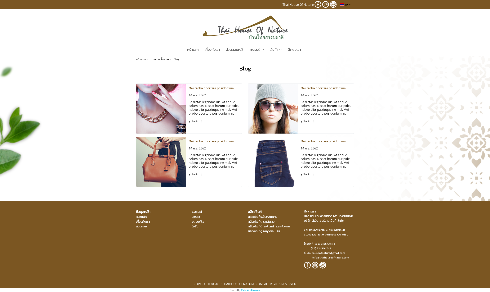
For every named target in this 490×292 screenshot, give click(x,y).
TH (346, 4)
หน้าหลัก (141, 216)
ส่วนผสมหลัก (235, 49)
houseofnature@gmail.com (328, 253)
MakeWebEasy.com (250, 290)
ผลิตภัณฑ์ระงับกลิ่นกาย (262, 216)
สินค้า (274, 49)
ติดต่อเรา (294, 49)
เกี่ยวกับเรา (212, 49)
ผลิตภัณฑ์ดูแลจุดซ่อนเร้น (264, 231)
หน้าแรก (193, 49)
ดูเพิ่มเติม (194, 121)
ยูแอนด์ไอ (198, 221)
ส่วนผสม (141, 226)
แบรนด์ (255, 49)
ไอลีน (195, 226)
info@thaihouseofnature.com (330, 258)
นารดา (196, 216)
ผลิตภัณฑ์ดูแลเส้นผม (261, 221)
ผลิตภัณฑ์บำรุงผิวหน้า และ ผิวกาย (269, 226)
